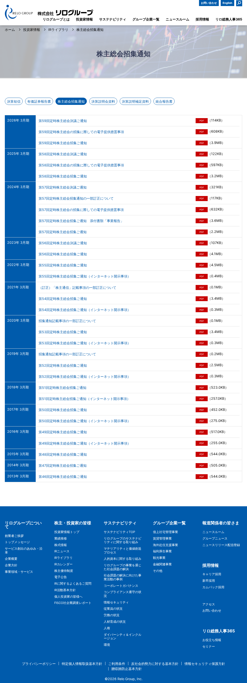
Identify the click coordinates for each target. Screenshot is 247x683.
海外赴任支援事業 (165, 545)
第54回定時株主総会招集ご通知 (63, 299)
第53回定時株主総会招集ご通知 (63, 332)
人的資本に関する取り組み (122, 559)
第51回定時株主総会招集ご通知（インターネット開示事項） (84, 399)
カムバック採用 (213, 587)
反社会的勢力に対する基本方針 (154, 664)
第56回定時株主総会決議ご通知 (63, 243)
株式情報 (60, 545)
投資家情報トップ (66, 532)
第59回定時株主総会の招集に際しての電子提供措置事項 (81, 132)
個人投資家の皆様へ (68, 596)
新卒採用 (208, 580)
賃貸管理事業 (162, 538)
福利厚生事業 (162, 551)
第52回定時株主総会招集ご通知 (63, 365)
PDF (201, 120)
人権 (107, 628)
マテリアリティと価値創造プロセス (122, 550)
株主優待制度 (63, 571)
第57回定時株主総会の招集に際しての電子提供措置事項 (81, 210)
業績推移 (60, 538)
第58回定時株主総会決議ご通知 (63, 154)
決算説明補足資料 (135, 101)
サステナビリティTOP (119, 532)
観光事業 (159, 558)
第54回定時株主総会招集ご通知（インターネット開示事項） (85, 310)
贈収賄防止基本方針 (126, 669)
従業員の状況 (113, 608)
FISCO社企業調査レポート (72, 603)
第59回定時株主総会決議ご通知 (63, 121)
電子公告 (60, 577)
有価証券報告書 (39, 101)
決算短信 (14, 101)
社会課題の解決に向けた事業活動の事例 (122, 577)
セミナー (208, 646)
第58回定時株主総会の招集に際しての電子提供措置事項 (81, 165)
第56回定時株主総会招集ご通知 (63, 254)
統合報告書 (164, 101)
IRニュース (61, 551)
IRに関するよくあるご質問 (72, 583)
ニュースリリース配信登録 (221, 545)
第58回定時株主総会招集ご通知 (63, 176)
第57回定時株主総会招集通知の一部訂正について (76, 198)
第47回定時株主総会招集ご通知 (63, 465)
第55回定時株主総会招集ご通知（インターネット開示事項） (85, 276)
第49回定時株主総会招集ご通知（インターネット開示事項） (85, 443)
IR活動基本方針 (65, 590)
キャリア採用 (211, 574)
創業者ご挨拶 (14, 536)
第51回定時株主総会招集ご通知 (62, 387)
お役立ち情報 (211, 640)
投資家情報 (31, 30)
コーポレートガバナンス (121, 586)
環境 (107, 645)
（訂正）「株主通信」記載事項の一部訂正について (77, 287)
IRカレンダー (63, 564)
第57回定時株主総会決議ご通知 (63, 187)
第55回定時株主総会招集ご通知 (63, 265)
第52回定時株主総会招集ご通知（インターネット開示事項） (85, 376)
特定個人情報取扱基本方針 (82, 664)
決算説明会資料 (103, 101)
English (227, 3)
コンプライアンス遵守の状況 (122, 594)
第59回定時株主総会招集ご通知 (63, 143)
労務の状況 (111, 615)
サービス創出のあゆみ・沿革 (23, 550)
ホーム (10, 30)
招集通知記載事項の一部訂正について (67, 321)
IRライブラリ (58, 30)
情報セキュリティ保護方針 (205, 664)
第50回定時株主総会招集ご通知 (63, 410)
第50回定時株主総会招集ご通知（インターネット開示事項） (85, 421)
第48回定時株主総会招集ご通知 (63, 454)
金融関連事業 (162, 564)
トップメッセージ (17, 542)
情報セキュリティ (116, 602)
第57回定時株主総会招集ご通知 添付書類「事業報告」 (81, 221)
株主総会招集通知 (71, 101)
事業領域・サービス (19, 572)
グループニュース (214, 538)
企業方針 (11, 565)
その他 (157, 571)
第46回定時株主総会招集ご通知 (63, 476)
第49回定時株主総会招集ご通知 (63, 432)
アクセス (208, 604)
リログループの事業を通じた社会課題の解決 (122, 567)
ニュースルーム (213, 532)
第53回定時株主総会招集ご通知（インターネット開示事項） (85, 343)
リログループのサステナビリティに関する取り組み (122, 540)
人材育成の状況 (115, 621)
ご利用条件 (116, 664)
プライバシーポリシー (39, 664)
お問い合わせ (209, 3)
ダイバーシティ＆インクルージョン (122, 636)
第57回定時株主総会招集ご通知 (63, 232)
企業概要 (11, 559)
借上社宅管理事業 (165, 532)
